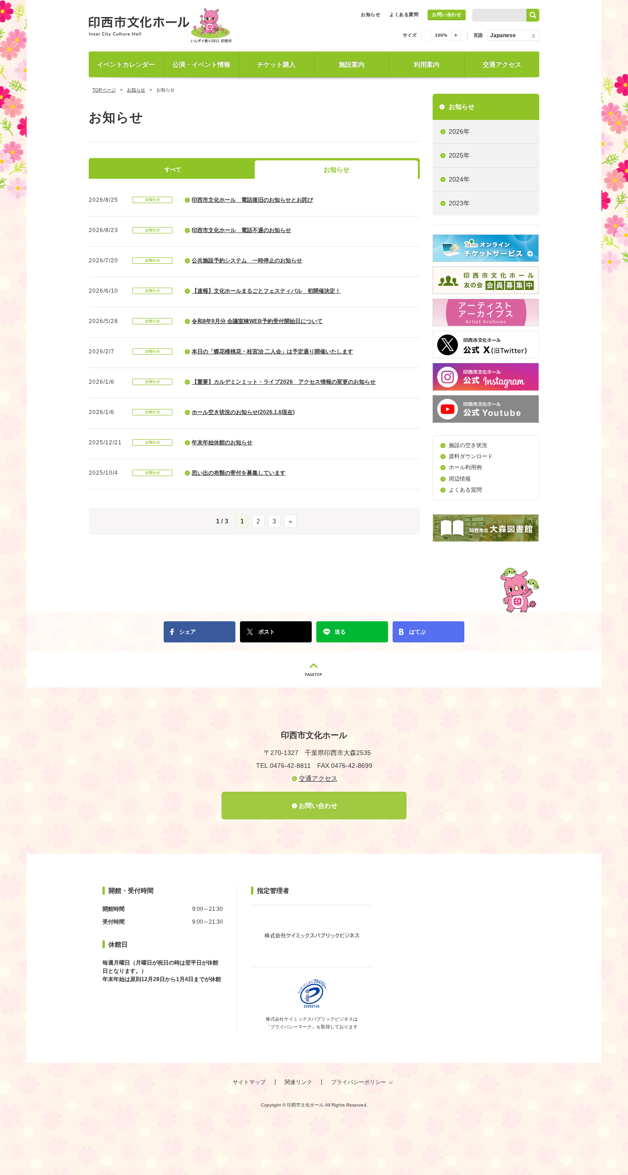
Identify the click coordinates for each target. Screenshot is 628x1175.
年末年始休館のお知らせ (222, 442)
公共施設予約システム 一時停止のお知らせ (247, 260)
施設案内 (352, 64)
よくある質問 (403, 14)
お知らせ (370, 14)
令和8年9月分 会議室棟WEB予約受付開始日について (257, 321)
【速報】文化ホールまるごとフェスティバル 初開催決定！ (266, 291)
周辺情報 (460, 479)
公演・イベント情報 (201, 64)
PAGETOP (314, 669)
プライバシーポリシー (358, 1082)
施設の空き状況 (468, 445)
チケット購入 (276, 64)
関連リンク (298, 1082)
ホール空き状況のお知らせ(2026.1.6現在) (243, 412)
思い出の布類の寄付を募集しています (238, 473)
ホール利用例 (465, 467)
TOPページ (104, 89)
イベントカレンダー (126, 64)
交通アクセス (502, 64)
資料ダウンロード (471, 456)
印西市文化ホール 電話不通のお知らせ (241, 230)
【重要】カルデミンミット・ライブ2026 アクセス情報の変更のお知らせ (284, 382)
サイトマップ (249, 1082)
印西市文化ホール (162, 25)
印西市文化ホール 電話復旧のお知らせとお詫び (252, 200)
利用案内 (427, 64)
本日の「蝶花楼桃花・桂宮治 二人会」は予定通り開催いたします (272, 351)
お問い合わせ (446, 14)
